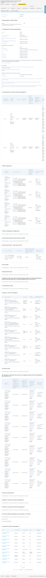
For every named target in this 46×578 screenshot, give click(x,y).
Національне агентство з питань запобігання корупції (37, 576)
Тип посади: (18, 8)
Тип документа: (13, 8)
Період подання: (32, 8)
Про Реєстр (2, 4)
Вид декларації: (3, 8)
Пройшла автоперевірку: (14, 10)
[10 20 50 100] (22, 566)
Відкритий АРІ (8, 4)
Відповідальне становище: (5, 10)
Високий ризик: (38, 8)
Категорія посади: (25, 8)
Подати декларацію (22, 4)
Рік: (8, 8)
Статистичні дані (13, 4)
